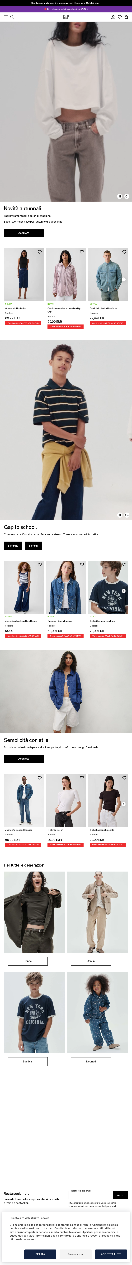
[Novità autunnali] (66, 131)
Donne (28, 961)
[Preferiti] (120, 17)
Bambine (13, 545)
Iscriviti (120, 1195)
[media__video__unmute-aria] (126, 196)
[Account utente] (113, 17)
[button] (124, 279)
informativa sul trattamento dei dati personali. (92, 1206)
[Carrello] (126, 17)
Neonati (91, 1061)
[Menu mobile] (6, 17)
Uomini (91, 961)
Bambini (33, 545)
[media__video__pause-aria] (119, 196)
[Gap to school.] (66, 447)
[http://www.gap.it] (66, 17)
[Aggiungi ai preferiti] (39, 252)
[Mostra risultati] (12, 17)
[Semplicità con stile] (66, 708)
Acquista (23, 233)
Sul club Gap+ (93, 3)
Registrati (80, 3)
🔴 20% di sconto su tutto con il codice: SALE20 (66, 9)
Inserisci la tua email (81, 1191)
